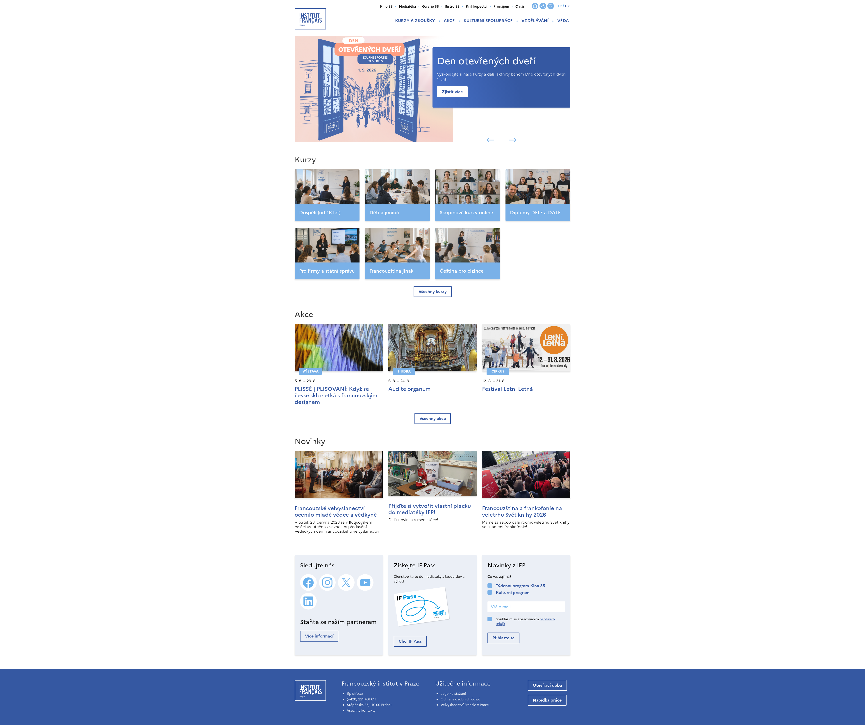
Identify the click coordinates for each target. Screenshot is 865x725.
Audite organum (409, 389)
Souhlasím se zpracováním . (525, 621)
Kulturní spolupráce (488, 21)
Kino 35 (386, 6)
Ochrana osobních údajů (460, 699)
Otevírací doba (547, 685)
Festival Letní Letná (507, 389)
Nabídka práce (547, 700)
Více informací (319, 636)
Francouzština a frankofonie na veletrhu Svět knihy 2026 (522, 511)
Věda (563, 21)
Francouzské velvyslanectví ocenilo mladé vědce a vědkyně (336, 511)
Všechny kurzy (433, 291)
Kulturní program (513, 592)
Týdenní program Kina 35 (520, 585)
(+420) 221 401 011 (361, 699)
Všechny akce (432, 418)
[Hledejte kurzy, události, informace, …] (551, 6)
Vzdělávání (535, 21)
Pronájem (501, 6)
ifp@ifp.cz (355, 693)
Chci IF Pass (410, 641)
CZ (567, 6)
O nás (520, 6)
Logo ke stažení (453, 693)
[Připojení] (543, 6)
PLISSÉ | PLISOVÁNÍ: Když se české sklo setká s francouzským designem (336, 395)
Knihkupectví (476, 6)
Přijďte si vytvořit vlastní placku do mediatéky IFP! (429, 509)
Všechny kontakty (361, 710)
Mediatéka (407, 6)
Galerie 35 (430, 6)
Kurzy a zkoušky (415, 21)
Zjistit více (452, 92)
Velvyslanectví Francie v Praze (465, 704)
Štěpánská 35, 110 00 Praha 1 (370, 704)
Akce (449, 21)
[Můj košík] (535, 6)
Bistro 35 (452, 6)
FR (560, 6)
